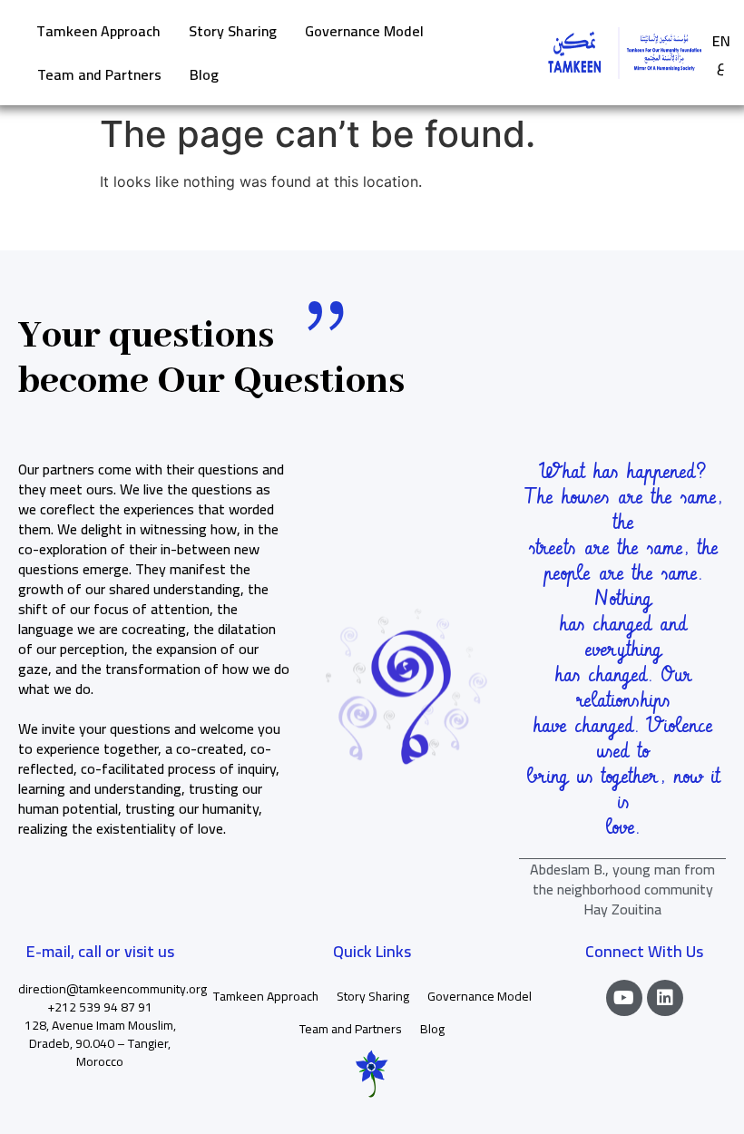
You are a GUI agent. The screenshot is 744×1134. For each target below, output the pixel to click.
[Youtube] (624, 998)
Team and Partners (99, 74)
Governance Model (364, 30)
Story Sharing (233, 30)
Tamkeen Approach (98, 30)
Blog (204, 74)
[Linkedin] (665, 998)
